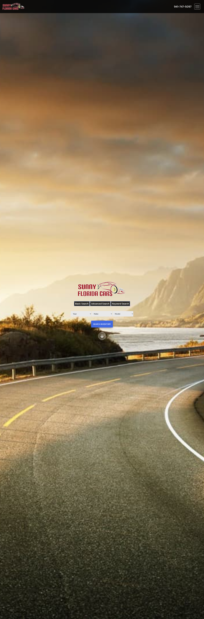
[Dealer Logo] (27, 6)
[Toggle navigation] (197, 7)
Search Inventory (102, 324)
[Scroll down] (102, 336)
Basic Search (82, 303)
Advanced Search (100, 303)
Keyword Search (120, 303)
